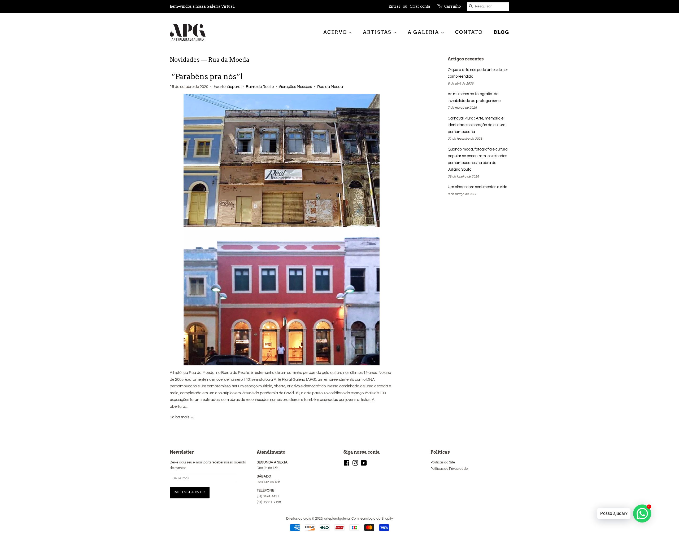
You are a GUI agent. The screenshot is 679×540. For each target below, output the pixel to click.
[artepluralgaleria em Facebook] (346, 464)
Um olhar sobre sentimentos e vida (477, 187)
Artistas (378, 32)
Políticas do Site (442, 462)
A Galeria (424, 32)
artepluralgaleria (337, 518)
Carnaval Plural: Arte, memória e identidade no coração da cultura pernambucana (477, 125)
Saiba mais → (182, 417)
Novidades (185, 59)
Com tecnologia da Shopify (372, 518)
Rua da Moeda (330, 87)
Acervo (336, 32)
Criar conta (420, 6)
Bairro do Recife (260, 87)
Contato (469, 32)
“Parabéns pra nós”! (206, 76)
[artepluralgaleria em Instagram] (355, 464)
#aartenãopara (227, 87)
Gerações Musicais (295, 87)
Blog (501, 32)
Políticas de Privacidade (449, 469)
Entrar (395, 6)
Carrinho (452, 6)
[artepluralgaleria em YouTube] (364, 464)
